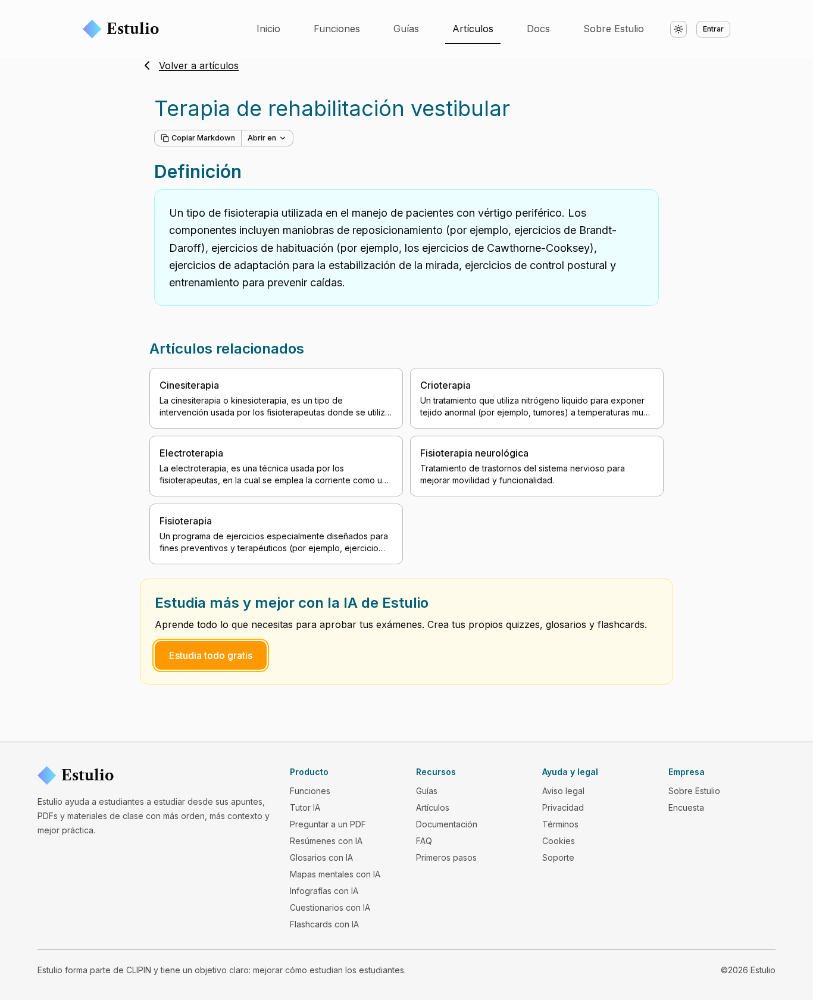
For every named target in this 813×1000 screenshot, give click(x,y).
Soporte (558, 857)
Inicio (268, 29)
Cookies (558, 841)
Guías (406, 29)
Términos (560, 824)
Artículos (472, 29)
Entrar (713, 28)
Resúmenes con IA (326, 841)
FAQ (424, 841)
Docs (538, 29)
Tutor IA (305, 807)
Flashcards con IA (324, 924)
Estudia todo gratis (210, 655)
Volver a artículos (199, 65)
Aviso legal (563, 791)
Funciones (337, 29)
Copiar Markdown (203, 137)
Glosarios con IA (321, 857)
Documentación (446, 824)
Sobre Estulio (613, 29)
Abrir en (262, 137)
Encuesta (686, 807)
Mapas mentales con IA (335, 874)
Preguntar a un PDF (328, 824)
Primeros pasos (446, 857)
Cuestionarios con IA (330, 907)
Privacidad (563, 807)
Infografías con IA (324, 891)
